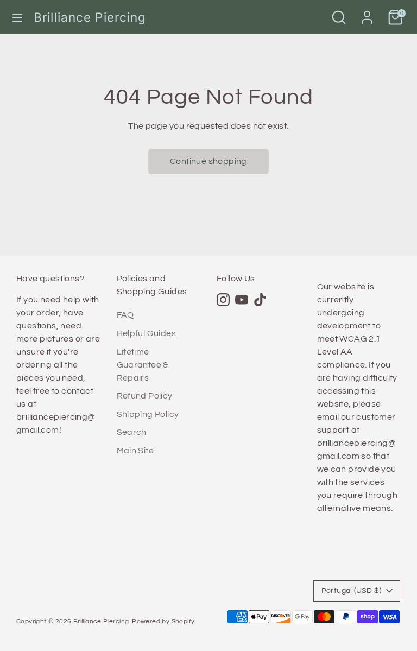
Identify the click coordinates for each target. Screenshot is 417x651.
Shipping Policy (148, 414)
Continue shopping (208, 161)
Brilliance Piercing (90, 17)
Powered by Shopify (163, 621)
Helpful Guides (146, 333)
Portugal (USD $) (351, 591)
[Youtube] (241, 299)
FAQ (125, 315)
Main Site (135, 450)
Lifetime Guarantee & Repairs (142, 364)
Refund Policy (145, 395)
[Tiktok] (260, 299)
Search (132, 432)
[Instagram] (223, 299)
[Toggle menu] (17, 17)
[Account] (367, 13)
